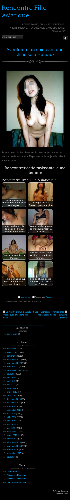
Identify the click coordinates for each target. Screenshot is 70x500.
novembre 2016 (14, 403)
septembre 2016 (14, 410)
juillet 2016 (11, 417)
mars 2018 (11, 349)
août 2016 (11, 413)
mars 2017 (11, 388)
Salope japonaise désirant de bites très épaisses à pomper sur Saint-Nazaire (50, 315)
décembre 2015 (14, 442)
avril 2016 (11, 428)
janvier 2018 (12, 356)
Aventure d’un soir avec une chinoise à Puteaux (35, 52)
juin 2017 (11, 377)
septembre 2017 (14, 370)
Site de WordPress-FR (17, 482)
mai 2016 (11, 424)
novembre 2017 (14, 363)
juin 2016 (11, 421)
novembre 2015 (14, 446)
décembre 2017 (14, 359)
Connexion (12, 471)
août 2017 (11, 374)
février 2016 (12, 435)
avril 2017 (11, 385)
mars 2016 (11, 431)
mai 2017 (11, 381)
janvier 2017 (12, 395)
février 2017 (12, 392)
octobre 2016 (12, 406)
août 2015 (11, 457)
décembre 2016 (14, 399)
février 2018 (12, 352)
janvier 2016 (12, 439)
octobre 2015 (12, 450)
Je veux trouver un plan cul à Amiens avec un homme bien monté (17, 315)
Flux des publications (16, 475)
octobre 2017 (12, 367)
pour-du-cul (25, 297)
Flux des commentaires (17, 479)
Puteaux (49, 297)
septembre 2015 (14, 453)
